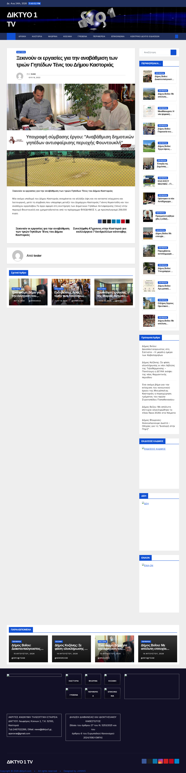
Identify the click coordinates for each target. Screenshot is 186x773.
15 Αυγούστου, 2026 (24, 654)
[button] (172, 36)
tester (33, 74)
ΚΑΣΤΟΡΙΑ (37, 36)
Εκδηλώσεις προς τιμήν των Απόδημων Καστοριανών (69, 296)
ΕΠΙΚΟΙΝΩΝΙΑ (118, 36)
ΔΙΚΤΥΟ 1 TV (20, 761)
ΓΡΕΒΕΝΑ (82, 36)
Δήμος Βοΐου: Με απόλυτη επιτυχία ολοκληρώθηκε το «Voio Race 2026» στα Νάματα (159, 409)
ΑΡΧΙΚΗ (22, 36)
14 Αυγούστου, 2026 (67, 654)
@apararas (35, 301)
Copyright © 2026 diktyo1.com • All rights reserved (30, 771)
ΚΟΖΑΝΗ (67, 36)
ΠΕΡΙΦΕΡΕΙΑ (99, 36)
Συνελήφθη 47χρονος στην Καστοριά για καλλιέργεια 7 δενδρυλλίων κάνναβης (99, 230)
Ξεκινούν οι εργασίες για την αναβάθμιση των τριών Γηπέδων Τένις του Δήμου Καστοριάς (42, 231)
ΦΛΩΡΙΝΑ (52, 36)
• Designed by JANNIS (73, 771)
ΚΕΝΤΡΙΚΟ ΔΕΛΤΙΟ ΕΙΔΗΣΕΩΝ (144, 36)
